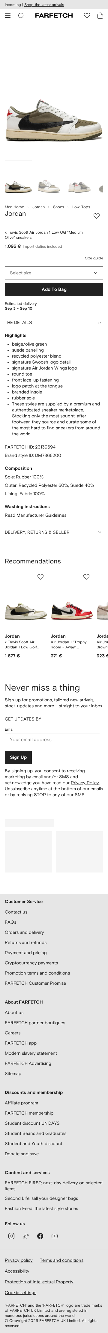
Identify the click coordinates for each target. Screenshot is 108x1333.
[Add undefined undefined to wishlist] (40, 576)
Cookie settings (20, 1292)
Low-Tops (81, 207)
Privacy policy (19, 1260)
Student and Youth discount (33, 1143)
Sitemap (13, 1073)
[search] (21, 15)
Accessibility (17, 1271)
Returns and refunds (25, 942)
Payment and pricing (26, 952)
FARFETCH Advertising (28, 1063)
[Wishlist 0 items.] (87, 15)
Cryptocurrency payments (31, 962)
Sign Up (18, 757)
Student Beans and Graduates (35, 1133)
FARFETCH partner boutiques (35, 1022)
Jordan (38, 207)
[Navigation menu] (7, 15)
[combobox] (54, 272)
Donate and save (22, 1153)
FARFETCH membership (29, 1113)
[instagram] (11, 1236)
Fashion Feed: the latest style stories (41, 1208)
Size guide (94, 258)
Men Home (14, 207)
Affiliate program (21, 1103)
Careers (12, 1032)
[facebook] (40, 1236)
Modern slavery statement (31, 1053)
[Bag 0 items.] (100, 15)
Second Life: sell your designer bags (41, 1198)
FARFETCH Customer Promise (35, 983)
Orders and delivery (24, 932)
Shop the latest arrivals (44, 5)
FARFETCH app (21, 1043)
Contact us (16, 912)
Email (9, 729)
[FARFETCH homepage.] (54, 15)
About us (14, 1012)
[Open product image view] (54, 92)
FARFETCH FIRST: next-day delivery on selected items (54, 1185)
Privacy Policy (85, 782)
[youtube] (54, 1236)
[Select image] (18, 179)
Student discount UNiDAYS (32, 1123)
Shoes (58, 207)
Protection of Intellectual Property (39, 1281)
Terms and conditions (61, 1260)
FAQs (10, 922)
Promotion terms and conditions (37, 973)
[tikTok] (25, 1236)
